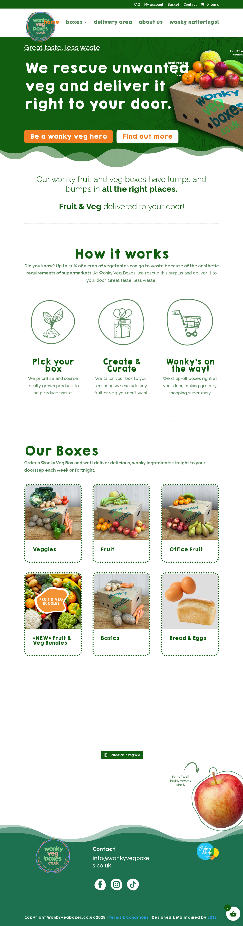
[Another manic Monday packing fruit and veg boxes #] (195, 705)
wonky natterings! (194, 23)
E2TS (211, 917)
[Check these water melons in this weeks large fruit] (97, 705)
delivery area (113, 23)
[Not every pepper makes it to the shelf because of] (195, 734)
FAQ (137, 4)
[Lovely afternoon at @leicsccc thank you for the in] (47, 734)
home (51, 23)
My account (153, 4)
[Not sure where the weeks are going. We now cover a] (146, 705)
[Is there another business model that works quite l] (47, 705)
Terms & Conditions (128, 917)
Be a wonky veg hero (68, 136)
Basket (173, 4)
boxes (74, 23)
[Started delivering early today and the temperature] (97, 734)
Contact (190, 4)
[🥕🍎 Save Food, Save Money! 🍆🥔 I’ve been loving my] (146, 734)
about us (151, 23)
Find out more (147, 136)
